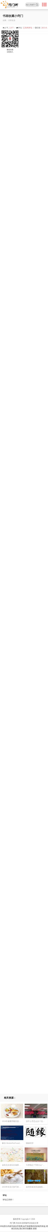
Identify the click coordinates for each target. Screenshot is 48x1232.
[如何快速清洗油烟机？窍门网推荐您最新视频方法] (36, 1176)
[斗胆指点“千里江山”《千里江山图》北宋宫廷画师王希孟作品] (36, 1155)
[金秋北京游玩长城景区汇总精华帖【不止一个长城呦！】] (12, 1155)
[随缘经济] (36, 1133)
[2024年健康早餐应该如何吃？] (12, 1111)
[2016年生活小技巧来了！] (12, 1176)
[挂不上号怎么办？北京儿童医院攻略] (36, 1111)
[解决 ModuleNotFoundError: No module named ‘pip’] (12, 1133)
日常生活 (11, 20)
